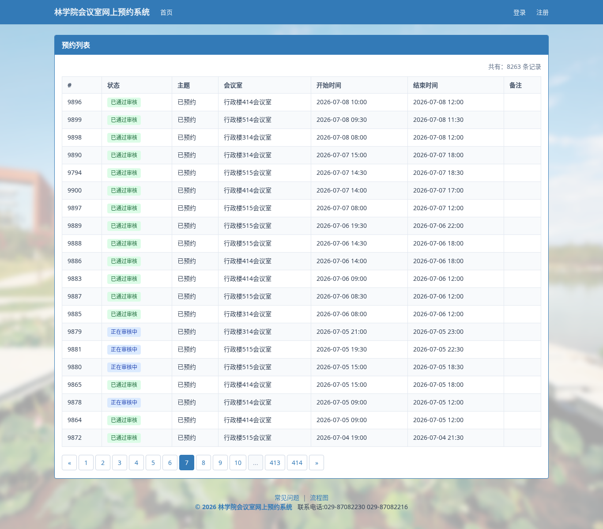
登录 (519, 12)
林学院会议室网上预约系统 (102, 12)
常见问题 (287, 497)
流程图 (319, 497)
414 (297, 462)
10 (237, 462)
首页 (166, 12)
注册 (542, 12)
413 (275, 462)
